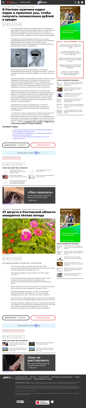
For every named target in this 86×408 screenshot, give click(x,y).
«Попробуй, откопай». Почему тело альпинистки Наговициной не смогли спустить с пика (73, 95)
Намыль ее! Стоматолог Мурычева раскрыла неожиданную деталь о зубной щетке (73, 269)
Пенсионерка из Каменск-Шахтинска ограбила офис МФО (18, 176)
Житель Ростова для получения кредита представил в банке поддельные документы (32, 130)
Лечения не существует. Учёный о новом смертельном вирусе (73, 274)
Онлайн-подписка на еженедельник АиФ (62, 377)
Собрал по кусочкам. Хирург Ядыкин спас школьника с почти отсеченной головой (73, 106)
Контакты (77, 377)
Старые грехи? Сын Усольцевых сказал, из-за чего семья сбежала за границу (73, 247)
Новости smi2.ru (8, 204)
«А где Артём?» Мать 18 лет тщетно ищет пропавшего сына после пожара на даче (73, 100)
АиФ (13, 254)
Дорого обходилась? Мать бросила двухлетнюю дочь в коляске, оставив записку (70, 60)
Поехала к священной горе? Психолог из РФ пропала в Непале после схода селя (70, 53)
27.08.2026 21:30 (6, 209)
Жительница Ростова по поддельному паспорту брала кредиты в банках (17, 171)
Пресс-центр (33, 377)
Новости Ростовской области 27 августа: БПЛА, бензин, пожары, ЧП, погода (70, 46)
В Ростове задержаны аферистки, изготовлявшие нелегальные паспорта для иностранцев (18, 182)
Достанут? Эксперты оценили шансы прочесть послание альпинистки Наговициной (73, 84)
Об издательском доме (21, 377)
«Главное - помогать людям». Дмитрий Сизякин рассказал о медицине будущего (70, 73)
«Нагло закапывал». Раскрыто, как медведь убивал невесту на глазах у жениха (73, 111)
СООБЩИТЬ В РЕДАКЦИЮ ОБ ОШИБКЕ (42, 379)
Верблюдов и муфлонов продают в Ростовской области (45, 343)
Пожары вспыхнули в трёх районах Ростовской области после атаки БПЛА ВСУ (70, 66)
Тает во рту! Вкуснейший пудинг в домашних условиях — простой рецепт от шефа (73, 89)
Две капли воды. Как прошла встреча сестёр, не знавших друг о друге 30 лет (19, 344)
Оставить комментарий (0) (43, 145)
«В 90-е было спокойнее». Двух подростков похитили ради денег (73, 257)
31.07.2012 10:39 (6, 6)
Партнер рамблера (30, 401)
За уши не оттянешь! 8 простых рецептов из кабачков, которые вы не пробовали (74, 264)
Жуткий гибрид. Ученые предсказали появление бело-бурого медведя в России (74, 253)
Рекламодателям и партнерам (23, 379)
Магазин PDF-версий (43, 377)
